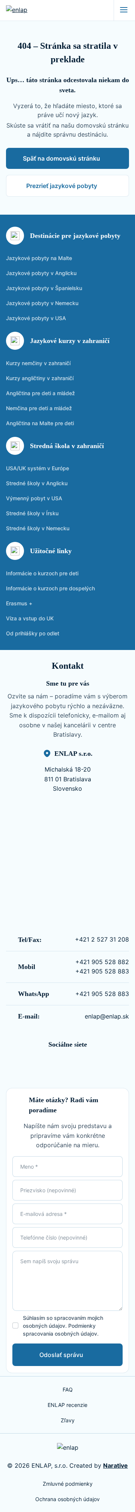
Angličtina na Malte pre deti (40, 423)
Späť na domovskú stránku (61, 158)
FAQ (68, 1389)
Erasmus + (19, 603)
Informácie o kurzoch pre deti (42, 573)
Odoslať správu (61, 1355)
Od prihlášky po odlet (32, 633)
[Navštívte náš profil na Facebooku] (61, 1064)
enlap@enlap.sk (107, 1016)
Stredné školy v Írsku (32, 513)
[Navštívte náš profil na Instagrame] (73, 1064)
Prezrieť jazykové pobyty (61, 186)
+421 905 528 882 (102, 962)
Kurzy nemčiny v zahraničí (38, 363)
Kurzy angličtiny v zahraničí (40, 378)
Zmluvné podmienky (68, 1483)
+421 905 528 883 (102, 971)
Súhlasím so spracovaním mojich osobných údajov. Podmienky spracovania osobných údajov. (63, 1326)
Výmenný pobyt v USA (34, 498)
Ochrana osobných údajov (67, 1499)
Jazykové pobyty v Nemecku (42, 303)
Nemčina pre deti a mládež (39, 408)
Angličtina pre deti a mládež (40, 393)
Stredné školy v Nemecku (37, 528)
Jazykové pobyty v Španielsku (44, 288)
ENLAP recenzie (67, 1405)
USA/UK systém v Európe (37, 468)
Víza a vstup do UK (30, 618)
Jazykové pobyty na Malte (39, 258)
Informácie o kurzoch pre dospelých (50, 588)
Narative (115, 1465)
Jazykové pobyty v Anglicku (41, 273)
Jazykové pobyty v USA (36, 318)
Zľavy (68, 1420)
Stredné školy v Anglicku (37, 483)
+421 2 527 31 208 (102, 939)
